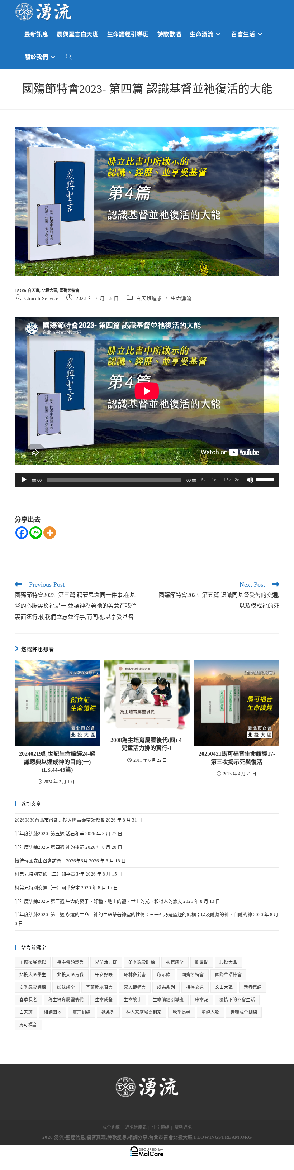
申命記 (201, 999)
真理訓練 (82, 1012)
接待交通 (195, 987)
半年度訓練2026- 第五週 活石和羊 (49, 833)
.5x (202, 480)
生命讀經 (160, 1127)
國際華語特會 (228, 974)
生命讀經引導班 (168, 999)
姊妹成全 (66, 987)
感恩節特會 (135, 987)
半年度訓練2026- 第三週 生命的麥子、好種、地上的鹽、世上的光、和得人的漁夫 (98, 901)
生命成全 (104, 999)
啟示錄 (163, 974)
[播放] (24, 479)
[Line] (35, 532)
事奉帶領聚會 (70, 962)
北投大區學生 (32, 974)
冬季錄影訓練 (141, 962)
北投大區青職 (70, 974)
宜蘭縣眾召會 (99, 987)
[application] (147, 480)
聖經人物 (210, 1012)
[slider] (266, 479)
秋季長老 (182, 1012)
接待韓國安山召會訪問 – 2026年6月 (51, 860)
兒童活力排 (106, 962)
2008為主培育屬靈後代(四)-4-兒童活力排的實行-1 (147, 744)
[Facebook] (21, 532)
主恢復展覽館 (32, 962)
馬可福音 (28, 1024)
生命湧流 (181, 298)
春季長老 (28, 999)
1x (214, 480)
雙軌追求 (183, 1127)
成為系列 (166, 987)
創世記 (201, 962)
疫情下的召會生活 (237, 999)
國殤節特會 (69, 290)
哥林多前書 (135, 974)
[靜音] (249, 479)
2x (237, 480)
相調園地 (53, 1012)
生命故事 (133, 999)
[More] (49, 532)
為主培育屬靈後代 (66, 999)
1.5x (227, 480)
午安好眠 (104, 974)
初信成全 (175, 962)
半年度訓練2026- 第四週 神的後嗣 (49, 847)
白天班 (33, 290)
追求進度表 (136, 1127)
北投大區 (49, 290)
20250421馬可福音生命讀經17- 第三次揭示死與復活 (237, 758)
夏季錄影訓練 (32, 987)
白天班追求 (149, 298)
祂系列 (108, 1012)
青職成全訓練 (244, 1012)
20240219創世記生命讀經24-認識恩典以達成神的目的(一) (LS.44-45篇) (57, 762)
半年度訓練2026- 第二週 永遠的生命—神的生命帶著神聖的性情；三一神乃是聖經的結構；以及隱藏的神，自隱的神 (133, 914)
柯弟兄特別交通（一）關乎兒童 (47, 887)
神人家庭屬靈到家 (144, 1012)
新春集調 (253, 987)
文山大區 (224, 987)
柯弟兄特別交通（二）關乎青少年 (50, 874)
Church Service (41, 298)
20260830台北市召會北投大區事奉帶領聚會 (60, 820)
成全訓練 (111, 1127)
